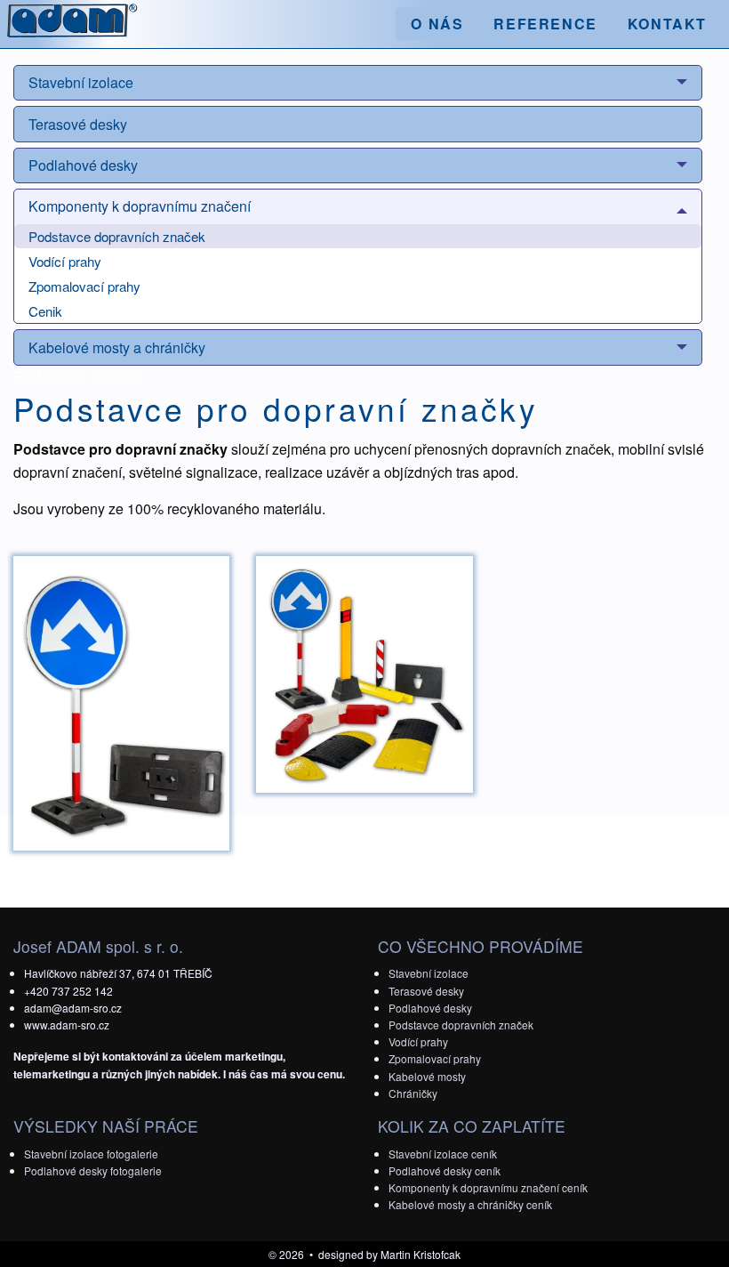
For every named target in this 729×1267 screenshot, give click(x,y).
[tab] (357, 83)
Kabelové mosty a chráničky (116, 347)
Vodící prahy (64, 261)
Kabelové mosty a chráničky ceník (470, 1204)
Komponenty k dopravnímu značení (139, 206)
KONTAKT (667, 23)
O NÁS (437, 23)
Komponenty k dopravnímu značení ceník (488, 1187)
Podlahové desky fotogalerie (93, 1170)
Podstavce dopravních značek (116, 236)
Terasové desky (77, 124)
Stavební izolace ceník (443, 1153)
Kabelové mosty (427, 1076)
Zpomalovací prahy (84, 286)
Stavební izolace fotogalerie (91, 1153)
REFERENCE (545, 23)
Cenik (45, 311)
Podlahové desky (83, 165)
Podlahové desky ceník (445, 1170)
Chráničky (413, 1093)
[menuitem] (437, 23)
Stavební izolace (80, 82)
